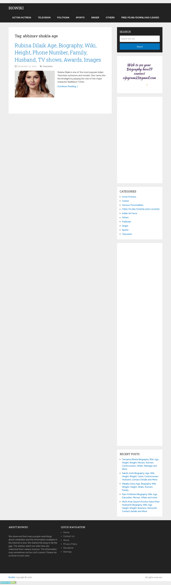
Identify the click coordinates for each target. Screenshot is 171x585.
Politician (63, 17)
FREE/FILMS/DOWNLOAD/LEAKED (140, 17)
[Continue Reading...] (67, 86)
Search (140, 47)
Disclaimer (68, 548)
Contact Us (68, 536)
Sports (80, 17)
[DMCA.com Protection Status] (8, 583)
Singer (95, 17)
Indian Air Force (129, 213)
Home (66, 532)
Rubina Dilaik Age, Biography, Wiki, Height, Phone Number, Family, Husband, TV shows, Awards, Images (58, 52)
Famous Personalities (132, 205)
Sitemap (67, 552)
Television (44, 17)
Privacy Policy (70, 544)
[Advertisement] (140, 139)
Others (110, 17)
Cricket (125, 201)
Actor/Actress (21, 17)
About (66, 540)
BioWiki (16, 8)
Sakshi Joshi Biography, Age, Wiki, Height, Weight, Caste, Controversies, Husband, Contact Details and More (140, 476)
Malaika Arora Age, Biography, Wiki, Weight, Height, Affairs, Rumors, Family (139, 486)
